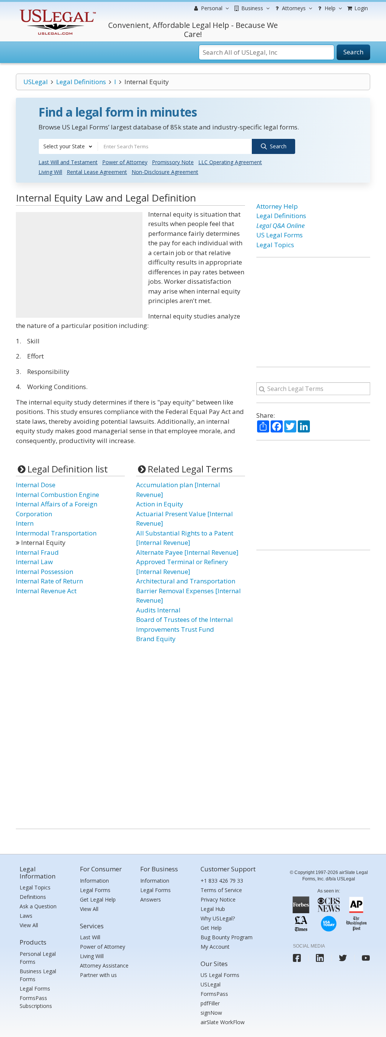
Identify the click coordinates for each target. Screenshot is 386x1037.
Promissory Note (173, 162)
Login (360, 8)
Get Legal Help (98, 899)
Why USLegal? (218, 918)
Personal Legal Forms (38, 957)
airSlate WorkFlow (223, 1022)
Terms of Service (221, 890)
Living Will (50, 171)
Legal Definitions (81, 81)
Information (94, 880)
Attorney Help (277, 206)
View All (29, 925)
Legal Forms (35, 988)
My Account (215, 946)
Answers (150, 899)
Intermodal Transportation (56, 533)
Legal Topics (275, 244)
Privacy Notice (218, 899)
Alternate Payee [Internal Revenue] (187, 552)
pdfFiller (210, 1003)
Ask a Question (38, 906)
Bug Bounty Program (227, 937)
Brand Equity (156, 638)
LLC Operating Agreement (230, 162)
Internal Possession (44, 571)
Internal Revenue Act (46, 590)
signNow (211, 1012)
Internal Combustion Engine (57, 494)
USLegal (35, 81)
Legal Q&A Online (280, 225)
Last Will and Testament (68, 162)
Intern (25, 523)
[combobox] (68, 146)
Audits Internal (158, 610)
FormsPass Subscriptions (36, 1001)
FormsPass (214, 993)
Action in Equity (159, 504)
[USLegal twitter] (343, 958)
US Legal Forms (279, 235)
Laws (26, 915)
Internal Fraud (37, 552)
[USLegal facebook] (297, 958)
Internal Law (34, 561)
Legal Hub (213, 908)
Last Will (90, 937)
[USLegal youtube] (366, 958)
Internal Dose (35, 484)
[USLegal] (57, 10)
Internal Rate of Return (49, 581)
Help (329, 8)
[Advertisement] (79, 265)
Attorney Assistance (104, 965)
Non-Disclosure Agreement (165, 171)
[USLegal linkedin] (320, 958)
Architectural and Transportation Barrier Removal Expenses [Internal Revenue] (188, 591)
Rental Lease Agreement (97, 171)
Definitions (33, 896)
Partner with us (98, 975)
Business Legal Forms (38, 975)
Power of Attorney (124, 162)
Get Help (211, 927)
